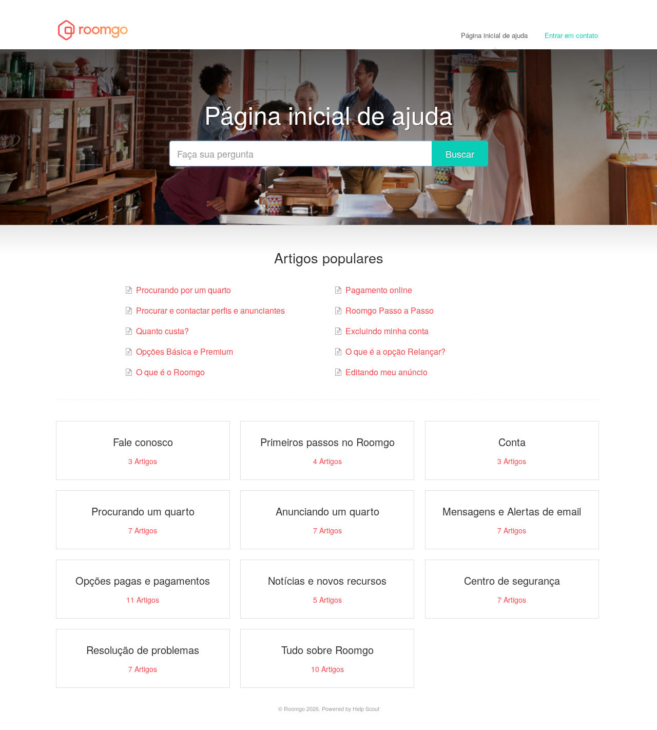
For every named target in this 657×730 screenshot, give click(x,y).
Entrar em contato (571, 35)
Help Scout (366, 709)
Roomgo (294, 709)
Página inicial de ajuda (494, 35)
